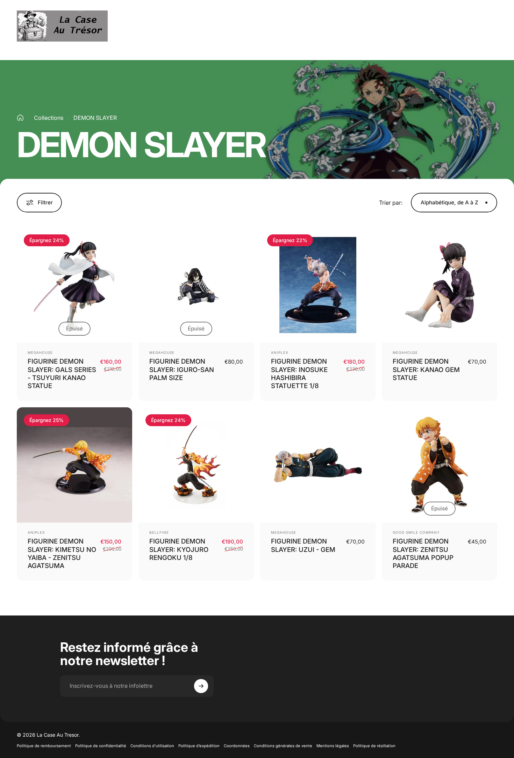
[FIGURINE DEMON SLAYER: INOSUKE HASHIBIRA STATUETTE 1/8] (318, 285)
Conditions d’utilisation (152, 745)
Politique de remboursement (44, 745)
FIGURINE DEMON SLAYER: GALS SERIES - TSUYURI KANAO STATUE (62, 373)
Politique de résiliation (374, 745)
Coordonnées (237, 745)
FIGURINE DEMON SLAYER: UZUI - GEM (303, 545)
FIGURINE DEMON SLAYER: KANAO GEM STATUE (426, 369)
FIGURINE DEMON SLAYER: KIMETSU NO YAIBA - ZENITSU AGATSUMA (62, 553)
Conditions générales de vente (283, 745)
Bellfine (159, 532)
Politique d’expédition (199, 745)
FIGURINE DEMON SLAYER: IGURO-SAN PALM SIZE (181, 369)
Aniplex (279, 352)
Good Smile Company (416, 532)
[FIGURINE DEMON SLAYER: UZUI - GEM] (318, 465)
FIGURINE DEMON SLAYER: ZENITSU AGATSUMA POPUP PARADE (423, 553)
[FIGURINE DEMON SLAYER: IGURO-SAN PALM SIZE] (196, 285)
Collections (48, 117)
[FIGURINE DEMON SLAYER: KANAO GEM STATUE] (439, 285)
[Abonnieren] (201, 686)
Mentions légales (332, 745)
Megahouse (40, 352)
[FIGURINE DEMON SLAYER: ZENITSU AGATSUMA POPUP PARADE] (439, 465)
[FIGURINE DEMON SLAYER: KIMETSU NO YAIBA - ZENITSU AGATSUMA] (74, 465)
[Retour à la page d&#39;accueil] (20, 117)
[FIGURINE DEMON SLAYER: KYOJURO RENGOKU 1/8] (196, 465)
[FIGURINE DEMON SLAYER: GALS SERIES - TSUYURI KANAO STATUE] (74, 285)
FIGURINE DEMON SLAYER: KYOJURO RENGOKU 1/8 (178, 549)
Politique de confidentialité (100, 745)
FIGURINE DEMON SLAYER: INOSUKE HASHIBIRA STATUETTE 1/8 (299, 373)
